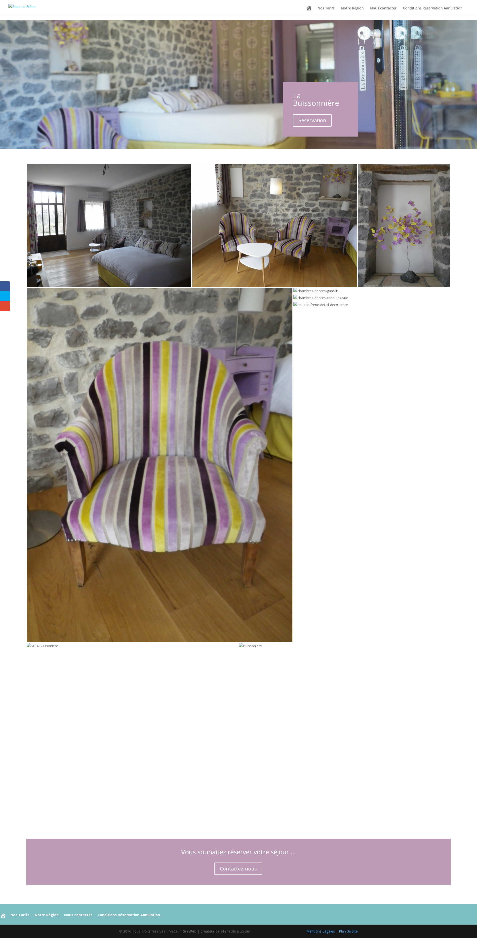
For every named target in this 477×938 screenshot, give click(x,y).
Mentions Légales (320, 931)
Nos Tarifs (326, 8)
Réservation (312, 120)
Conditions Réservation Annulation (433, 8)
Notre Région (352, 8)
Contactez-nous (238, 868)
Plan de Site (348, 931)
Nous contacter (383, 8)
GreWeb (189, 931)
